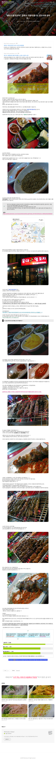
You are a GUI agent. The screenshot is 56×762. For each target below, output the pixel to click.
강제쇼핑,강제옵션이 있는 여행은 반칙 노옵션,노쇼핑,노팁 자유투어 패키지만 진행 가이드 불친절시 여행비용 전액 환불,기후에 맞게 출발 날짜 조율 (24, 58)
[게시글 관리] (9, 671)
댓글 (3, 727)
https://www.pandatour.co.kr (10, 53)
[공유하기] (7, 671)
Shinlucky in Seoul (8, 2)
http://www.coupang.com (9, 43)
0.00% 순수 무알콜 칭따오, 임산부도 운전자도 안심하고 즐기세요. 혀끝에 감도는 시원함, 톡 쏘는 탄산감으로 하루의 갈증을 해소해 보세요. (27, 48)
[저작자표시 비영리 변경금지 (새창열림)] (18, 670)
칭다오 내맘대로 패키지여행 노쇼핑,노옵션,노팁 (16, 55)
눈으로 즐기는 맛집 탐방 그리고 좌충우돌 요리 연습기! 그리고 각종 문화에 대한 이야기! (21, 736)
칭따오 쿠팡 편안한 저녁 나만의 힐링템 (14, 45)
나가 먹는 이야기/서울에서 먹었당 (25, 677)
